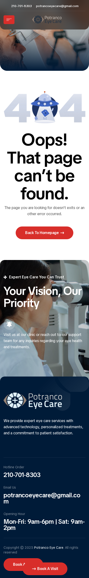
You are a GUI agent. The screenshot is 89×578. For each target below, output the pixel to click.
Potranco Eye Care (48, 547)
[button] (44, 232)
